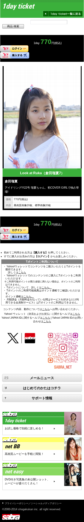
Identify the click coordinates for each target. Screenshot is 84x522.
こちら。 (47, 287)
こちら (22, 272)
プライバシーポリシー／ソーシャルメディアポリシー (33, 503)
